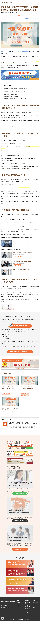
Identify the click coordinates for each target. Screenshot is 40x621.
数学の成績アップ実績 (14, 16)
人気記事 (18, 602)
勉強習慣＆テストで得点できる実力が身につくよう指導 (14, 91)
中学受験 (26, 611)
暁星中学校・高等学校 (5, 51)
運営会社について (4, 605)
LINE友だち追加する (19, 493)
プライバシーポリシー (4, 609)
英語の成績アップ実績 (24, 16)
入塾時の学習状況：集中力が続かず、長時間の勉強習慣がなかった (16, 89)
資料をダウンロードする (19, 520)
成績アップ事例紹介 (5, 16)
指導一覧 (34, 604)
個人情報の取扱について (5, 607)
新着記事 (18, 605)
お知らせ (34, 605)
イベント (34, 607)
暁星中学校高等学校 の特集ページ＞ (32, 18)
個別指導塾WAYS (36, 602)
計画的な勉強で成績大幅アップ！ (10, 94)
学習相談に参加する (19, 549)
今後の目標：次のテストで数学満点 (11, 96)
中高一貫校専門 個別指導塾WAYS (22, 51)
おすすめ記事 (19, 604)
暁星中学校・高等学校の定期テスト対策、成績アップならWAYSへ (15, 99)
